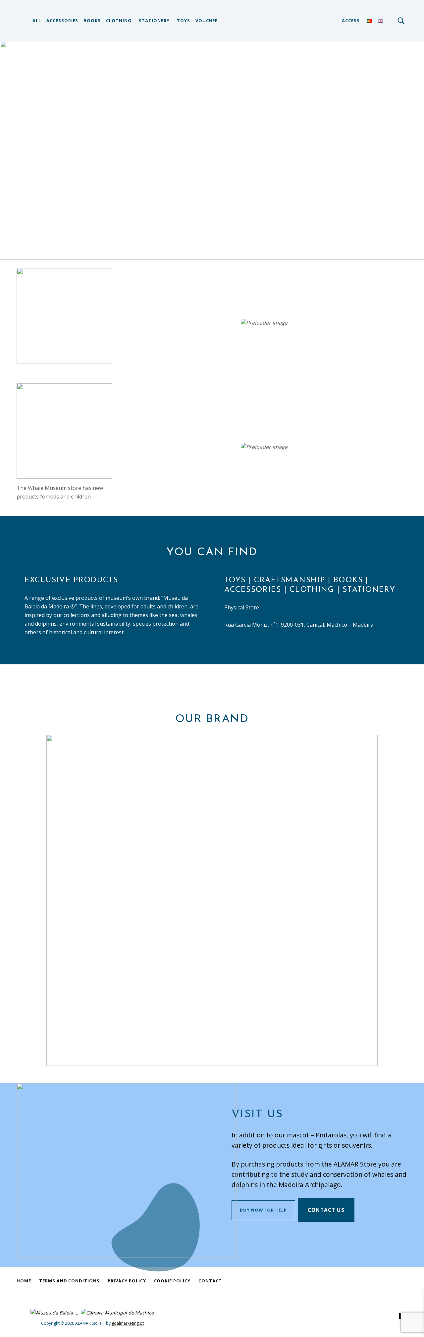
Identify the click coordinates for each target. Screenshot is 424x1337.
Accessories (62, 21)
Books (92, 21)
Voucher (206, 21)
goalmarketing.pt (128, 1323)
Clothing (119, 21)
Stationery (154, 21)
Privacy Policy (127, 1281)
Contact (210, 1281)
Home (24, 1281)
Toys (183, 21)
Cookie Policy (172, 1281)
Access (351, 21)
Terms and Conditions (69, 1281)
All (36, 21)
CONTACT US (326, 1210)
